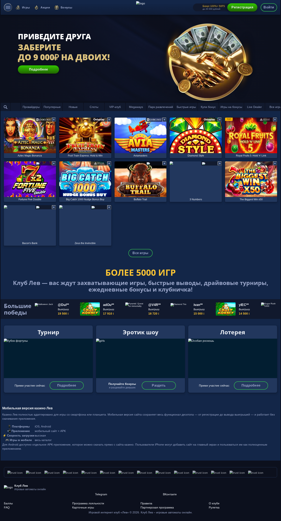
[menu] (8, 7)
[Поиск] (5, 107)
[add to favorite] (54, 120)
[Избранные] (15, 107)
